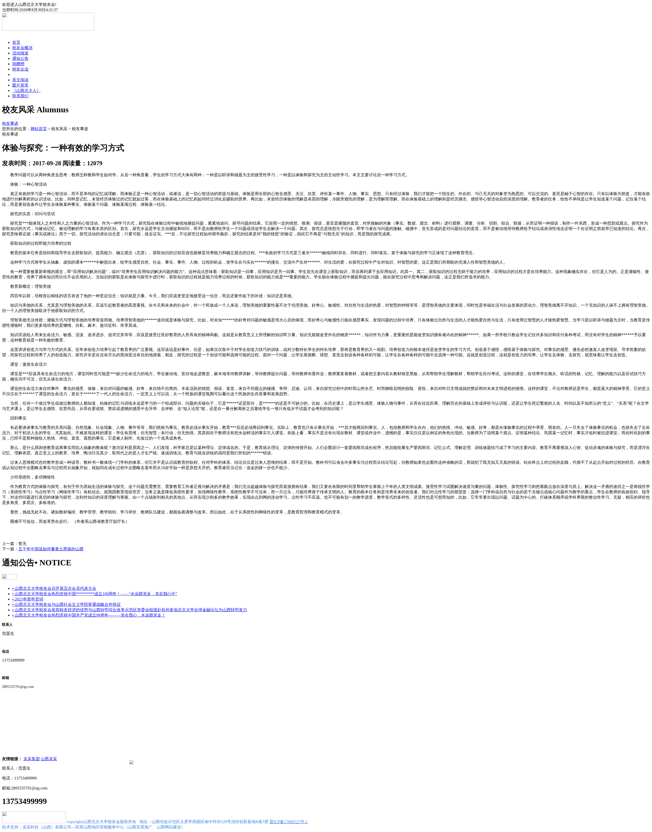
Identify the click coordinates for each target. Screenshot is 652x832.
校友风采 (20, 74)
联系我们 (20, 96)
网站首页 (39, 129)
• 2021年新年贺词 (27, 599)
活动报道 (20, 53)
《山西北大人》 (26, 90)
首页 (16, 42)
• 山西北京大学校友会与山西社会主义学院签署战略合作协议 (66, 604)
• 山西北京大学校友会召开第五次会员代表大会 (54, 588)
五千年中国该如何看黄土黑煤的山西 (51, 549)
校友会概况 (22, 48)
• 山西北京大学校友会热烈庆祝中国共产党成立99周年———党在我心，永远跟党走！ (89, 615)
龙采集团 (31, 759)
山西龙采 (49, 759)
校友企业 (20, 69)
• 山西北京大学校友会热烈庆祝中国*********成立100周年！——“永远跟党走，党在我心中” (94, 594)
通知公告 (20, 58)
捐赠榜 (18, 64)
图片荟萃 (20, 85)
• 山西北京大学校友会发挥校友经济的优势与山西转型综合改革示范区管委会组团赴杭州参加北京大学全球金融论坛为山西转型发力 (129, 610)
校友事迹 (10, 123)
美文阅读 (20, 80)
